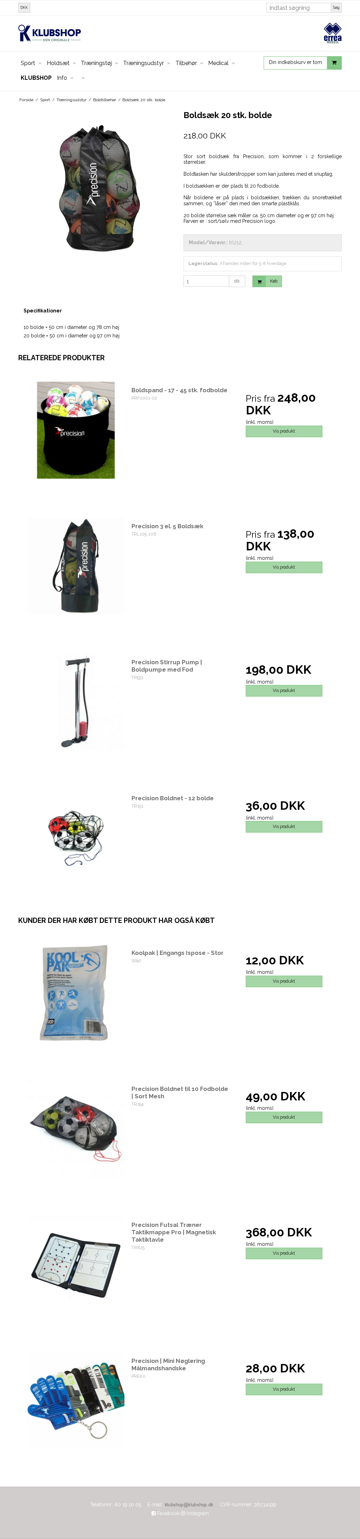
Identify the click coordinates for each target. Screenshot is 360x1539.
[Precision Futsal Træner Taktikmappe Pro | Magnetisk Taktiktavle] (75, 1264)
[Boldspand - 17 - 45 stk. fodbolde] (75, 430)
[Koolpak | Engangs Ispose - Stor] (75, 992)
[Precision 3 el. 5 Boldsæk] (75, 566)
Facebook (168, 1513)
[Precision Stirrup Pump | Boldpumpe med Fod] (75, 702)
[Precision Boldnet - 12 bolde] (75, 838)
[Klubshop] (180, 33)
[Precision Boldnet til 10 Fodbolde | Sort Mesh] (75, 1128)
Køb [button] (273, 281)
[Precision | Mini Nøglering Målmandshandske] (75, 1400)
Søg (336, 7)
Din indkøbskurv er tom (295, 62)
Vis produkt (284, 431)
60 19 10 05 (128, 1504)
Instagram (197, 1513)
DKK (24, 7)
